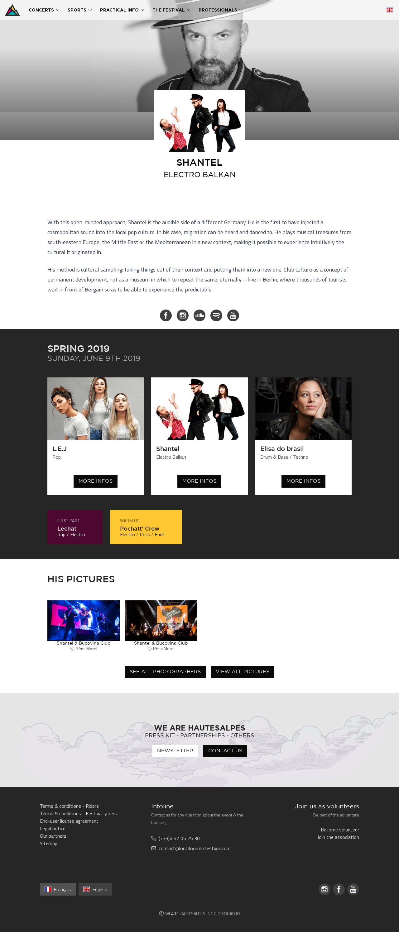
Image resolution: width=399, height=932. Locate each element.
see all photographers (165, 671)
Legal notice (52, 828)
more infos (96, 481)
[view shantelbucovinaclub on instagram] (183, 315)
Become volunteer (340, 829)
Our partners (53, 836)
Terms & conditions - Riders (69, 806)
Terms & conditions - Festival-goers (78, 813)
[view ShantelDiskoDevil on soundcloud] (199, 315)
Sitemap (48, 843)
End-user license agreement (69, 821)
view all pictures (242, 671)
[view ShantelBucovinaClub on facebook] (166, 315)
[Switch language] (390, 9)
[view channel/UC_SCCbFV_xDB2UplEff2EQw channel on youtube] (233, 315)
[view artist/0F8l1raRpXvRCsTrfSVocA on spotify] (216, 315)
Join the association (338, 837)
